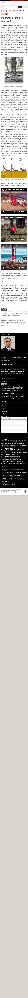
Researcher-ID (5, 410)
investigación (19, 451)
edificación (12, 445)
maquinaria (3, 320)
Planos (6, 489)
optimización (5, 456)
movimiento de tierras (15, 454)
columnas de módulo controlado (8, 322)
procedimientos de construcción (13, 320)
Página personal (5, 407)
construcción (21, 443)
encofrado (17, 445)
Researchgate (5, 411)
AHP (1, 441)
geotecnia (21, 319)
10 (2, 425)
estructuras (23, 445)
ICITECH (23, 449)
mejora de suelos (5, 324)
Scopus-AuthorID (5, 413)
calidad (8, 441)
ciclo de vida (18, 442)
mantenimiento (9, 452)
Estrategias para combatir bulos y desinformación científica (13, 470)
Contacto (10, 489)
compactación (10, 443)
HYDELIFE (17, 449)
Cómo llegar (3, 489)
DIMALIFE (3, 445)
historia (2, 449)
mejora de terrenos (13, 324)
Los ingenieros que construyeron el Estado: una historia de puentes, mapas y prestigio (14, 483)
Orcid (3, 405)
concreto (16, 443)
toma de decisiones (14, 461)
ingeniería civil (8, 451)
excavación (14, 447)
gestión (23, 446)
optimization (12, 456)
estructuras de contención (6, 447)
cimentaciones (14, 319)
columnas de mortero (21, 322)
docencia (8, 445)
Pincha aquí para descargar (8, 278)
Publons (3, 408)
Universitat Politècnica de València (11, 463)
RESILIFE (8, 460)
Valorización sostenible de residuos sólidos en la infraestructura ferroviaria (13, 476)
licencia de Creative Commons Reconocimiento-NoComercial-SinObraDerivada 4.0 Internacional (14, 313)
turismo (21, 461)
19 (9, 427)
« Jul (2, 435)
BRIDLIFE (4, 441)
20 (13, 427)
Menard (6, 325)
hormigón (9, 449)
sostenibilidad (16, 460)
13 (13, 425)
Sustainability (4, 461)
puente (23, 458)
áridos (24, 463)
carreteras (12, 441)
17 (2, 427)
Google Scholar (5, 403)
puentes (3, 460)
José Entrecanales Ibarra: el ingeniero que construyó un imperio (14, 473)
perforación (17, 456)
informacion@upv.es (4, 492)
